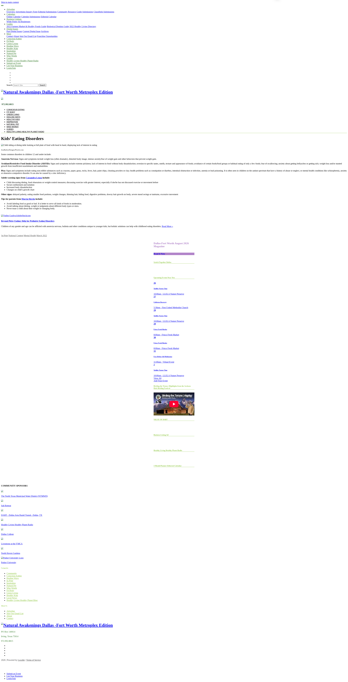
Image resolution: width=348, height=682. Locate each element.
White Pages (12, 21)
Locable (21, 660)
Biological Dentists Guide (58, 26)
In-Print (4, 235)
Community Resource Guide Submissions (75, 12)
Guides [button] (10, 24)
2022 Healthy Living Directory (82, 26)
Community (12, 573)
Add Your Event (161, 381)
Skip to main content (10, 2)
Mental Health (30, 235)
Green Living (12, 43)
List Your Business (15, 65)
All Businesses (24, 21)
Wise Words (12, 56)
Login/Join (11, 68)
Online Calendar (14, 17)
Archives (45, 31)
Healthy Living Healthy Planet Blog (22, 600)
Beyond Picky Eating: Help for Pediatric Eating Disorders (27, 221)
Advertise (11, 611)
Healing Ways (13, 46)
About (16, 36)
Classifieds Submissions (104, 12)
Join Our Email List (28, 36)
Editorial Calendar (48, 17)
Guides (10, 58)
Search (9, 85)
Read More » (167, 226)
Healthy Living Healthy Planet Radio (22, 61)
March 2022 (41, 235)
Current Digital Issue (32, 31)
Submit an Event (14, 63)
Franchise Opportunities (47, 36)
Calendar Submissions (30, 17)
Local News (12, 598)
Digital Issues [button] (12, 29)
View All (157, 378)
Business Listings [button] (14, 19)
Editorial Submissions (47, 12)
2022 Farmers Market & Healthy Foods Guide (26, 26)
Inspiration (11, 51)
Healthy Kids (12, 48)
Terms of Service (33, 660)
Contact (10, 36)
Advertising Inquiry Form (26, 12)
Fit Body (10, 41)
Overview (11, 12)
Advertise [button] (11, 9)
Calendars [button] (11, 14)
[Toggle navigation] (2, 5)
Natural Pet (11, 53)
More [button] (9, 34)
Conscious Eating (14, 39)
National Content (15, 235)
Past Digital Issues (14, 31)
